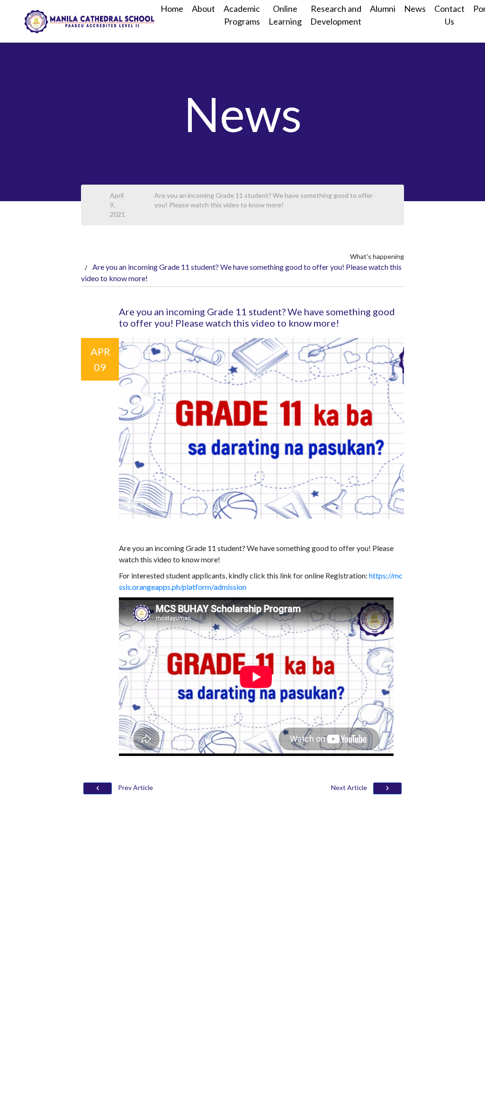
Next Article (349, 787)
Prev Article (135, 787)
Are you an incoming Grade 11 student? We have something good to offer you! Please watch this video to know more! (263, 200)
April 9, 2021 (117, 204)
